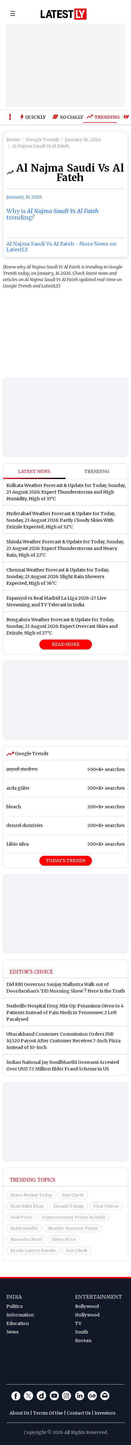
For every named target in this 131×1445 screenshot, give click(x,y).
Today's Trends (66, 860)
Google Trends (31, 753)
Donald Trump (69, 1206)
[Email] (105, 1395)
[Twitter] (28, 1395)
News (12, 1332)
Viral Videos (106, 1206)
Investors (104, 1413)
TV (78, 1323)
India (14, 1297)
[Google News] (92, 1395)
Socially (70, 117)
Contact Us (79, 1413)
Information (20, 1315)
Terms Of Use (48, 1413)
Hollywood (87, 1315)
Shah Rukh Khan (27, 1206)
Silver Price (64, 1239)
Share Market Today (31, 1195)
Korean (83, 1340)
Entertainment (98, 1297)
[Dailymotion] (41, 1395)
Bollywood (87, 1306)
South (81, 1332)
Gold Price (21, 1217)
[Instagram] (67, 1395)
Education (17, 1323)
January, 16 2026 (24, 197)
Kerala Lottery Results (33, 1250)
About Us (19, 1413)
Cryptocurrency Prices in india (73, 1217)
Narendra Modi (26, 1239)
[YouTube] (54, 1395)
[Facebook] (16, 1395)
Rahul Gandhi (24, 1228)
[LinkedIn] (79, 1395)
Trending (105, 117)
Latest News (34, 471)
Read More (65, 644)
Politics (14, 1306)
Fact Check (73, 1195)
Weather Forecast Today (73, 1228)
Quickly (35, 117)
